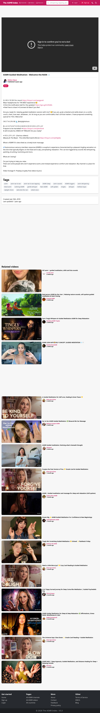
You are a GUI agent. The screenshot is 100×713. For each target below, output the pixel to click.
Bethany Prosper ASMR (53, 423)
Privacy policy (56, 705)
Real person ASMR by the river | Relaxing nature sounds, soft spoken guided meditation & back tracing (68, 295)
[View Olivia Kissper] (44, 594)
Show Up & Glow (51, 399)
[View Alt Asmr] (44, 666)
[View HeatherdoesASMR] (44, 345)
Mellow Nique (12, 80)
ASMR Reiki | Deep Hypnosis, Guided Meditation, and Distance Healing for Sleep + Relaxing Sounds (69, 662)
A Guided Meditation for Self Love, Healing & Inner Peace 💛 (62, 397)
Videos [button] (32, 3)
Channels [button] (24, 3)
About (53, 697)
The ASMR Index (50, 710)
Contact (54, 700)
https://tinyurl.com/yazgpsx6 (33, 100)
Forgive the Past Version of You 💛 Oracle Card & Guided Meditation (65, 469)
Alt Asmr (48, 665)
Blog (77, 703)
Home (4, 697)
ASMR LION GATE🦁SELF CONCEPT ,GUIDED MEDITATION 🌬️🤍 (63, 342)
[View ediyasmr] (44, 448)
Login (4, 703)
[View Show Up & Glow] (44, 400)
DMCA (77, 700)
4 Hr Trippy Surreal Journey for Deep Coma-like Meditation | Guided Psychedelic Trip (69, 590)
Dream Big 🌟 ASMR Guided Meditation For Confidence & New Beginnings (67, 517)
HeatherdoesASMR (51, 345)
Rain (5, 86)
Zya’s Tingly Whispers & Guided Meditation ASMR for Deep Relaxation (65, 318)
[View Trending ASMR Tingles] (44, 322)
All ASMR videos (32, 700)
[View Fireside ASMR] (44, 299)
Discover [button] (40, 3)
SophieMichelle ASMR (52, 520)
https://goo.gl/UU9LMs (43, 105)
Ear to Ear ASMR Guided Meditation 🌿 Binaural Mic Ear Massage (64, 421)
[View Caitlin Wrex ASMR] (44, 496)
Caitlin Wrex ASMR (51, 496)
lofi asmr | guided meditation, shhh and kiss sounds (60, 270)
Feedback (54, 703)
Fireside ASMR (50, 298)
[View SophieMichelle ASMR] (44, 520)
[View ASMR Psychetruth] (44, 618)
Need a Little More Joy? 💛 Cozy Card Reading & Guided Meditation (65, 565)
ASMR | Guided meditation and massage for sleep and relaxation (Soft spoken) (69, 493)
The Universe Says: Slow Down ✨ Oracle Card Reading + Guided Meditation (67, 637)
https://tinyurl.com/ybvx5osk (33, 128)
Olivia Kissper (50, 593)
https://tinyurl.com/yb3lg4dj (50, 138)
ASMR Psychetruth (51, 617)
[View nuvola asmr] (44, 273)
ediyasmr (49, 447)
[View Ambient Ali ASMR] (44, 544)
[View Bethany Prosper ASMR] (44, 424)
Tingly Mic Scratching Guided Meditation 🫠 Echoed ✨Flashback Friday (66, 541)
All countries (30, 703)
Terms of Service (81, 697)
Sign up (4, 700)
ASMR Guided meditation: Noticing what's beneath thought (62, 445)
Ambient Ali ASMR (51, 544)
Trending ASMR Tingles (53, 321)
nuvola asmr (50, 273)
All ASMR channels (33, 697)
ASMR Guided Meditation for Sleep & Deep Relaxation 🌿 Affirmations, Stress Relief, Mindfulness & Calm (68, 614)
